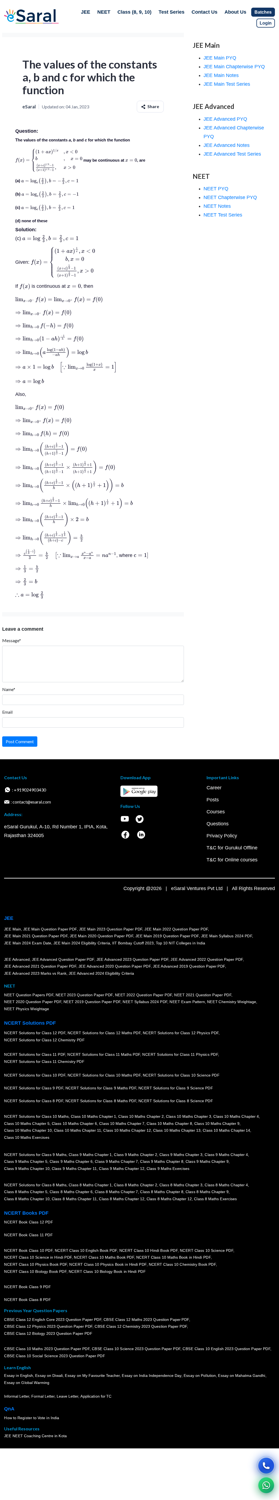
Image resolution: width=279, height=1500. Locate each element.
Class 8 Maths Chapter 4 (226, 1184)
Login (266, 23)
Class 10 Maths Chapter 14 (226, 1130)
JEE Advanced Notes (227, 145)
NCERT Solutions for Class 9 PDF (33, 1088)
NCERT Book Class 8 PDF (27, 1299)
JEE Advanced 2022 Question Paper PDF (207, 959)
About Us (235, 12)
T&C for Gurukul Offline (232, 847)
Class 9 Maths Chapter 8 (161, 1161)
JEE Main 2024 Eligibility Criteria (81, 943)
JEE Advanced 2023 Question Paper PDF (132, 959)
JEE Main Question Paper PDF (50, 929)
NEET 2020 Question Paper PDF (32, 1002)
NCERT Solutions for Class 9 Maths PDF (100, 1088)
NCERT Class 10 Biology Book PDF (35, 1271)
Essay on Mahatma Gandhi (241, 1375)
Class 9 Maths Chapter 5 (25, 1161)
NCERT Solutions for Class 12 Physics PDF (181, 1033)
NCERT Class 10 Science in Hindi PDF (38, 1257)
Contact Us (204, 12)
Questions (218, 823)
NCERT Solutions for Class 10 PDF (34, 1075)
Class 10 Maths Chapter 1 (93, 1116)
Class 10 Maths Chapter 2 (140, 1116)
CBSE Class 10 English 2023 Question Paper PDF (226, 1349)
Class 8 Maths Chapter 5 (25, 1192)
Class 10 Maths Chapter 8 (169, 1123)
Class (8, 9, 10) (134, 12)
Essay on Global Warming (26, 1382)
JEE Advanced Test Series (232, 154)
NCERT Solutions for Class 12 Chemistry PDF (44, 1040)
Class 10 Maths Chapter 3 (188, 1116)
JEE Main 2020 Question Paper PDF (101, 936)
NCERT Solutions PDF (30, 1023)
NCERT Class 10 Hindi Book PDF (148, 1250)
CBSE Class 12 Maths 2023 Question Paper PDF (146, 1319)
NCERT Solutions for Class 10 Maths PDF (104, 1075)
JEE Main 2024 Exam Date (27, 943)
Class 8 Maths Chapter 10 (26, 1199)
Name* (8, 689)
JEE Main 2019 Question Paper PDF (167, 936)
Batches (263, 12)
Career (214, 787)
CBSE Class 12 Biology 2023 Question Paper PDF (48, 1333)
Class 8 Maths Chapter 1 (90, 1184)
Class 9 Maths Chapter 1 (90, 1154)
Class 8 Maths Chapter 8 (161, 1192)
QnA (9, 1409)
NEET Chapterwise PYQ (230, 197)
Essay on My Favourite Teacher (92, 1375)
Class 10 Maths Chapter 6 (74, 1123)
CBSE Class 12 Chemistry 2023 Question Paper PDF (141, 1326)
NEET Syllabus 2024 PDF (145, 1002)
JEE (85, 12)
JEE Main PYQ (220, 58)
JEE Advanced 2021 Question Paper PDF (40, 966)
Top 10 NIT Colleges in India (180, 943)
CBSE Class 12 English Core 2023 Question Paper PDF (52, 1319)
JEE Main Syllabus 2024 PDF (226, 936)
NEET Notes (217, 206)
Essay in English (18, 1375)
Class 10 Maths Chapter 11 (77, 1130)
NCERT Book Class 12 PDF (28, 1222)
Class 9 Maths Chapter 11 (74, 1168)
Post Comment (20, 741)
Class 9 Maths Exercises (167, 1168)
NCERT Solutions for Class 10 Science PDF (181, 1075)
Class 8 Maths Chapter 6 (70, 1192)
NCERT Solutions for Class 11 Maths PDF (103, 1054)
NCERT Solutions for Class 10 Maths (36, 1116)
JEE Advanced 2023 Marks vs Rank (35, 973)
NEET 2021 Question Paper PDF (202, 994)
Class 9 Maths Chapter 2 (135, 1154)
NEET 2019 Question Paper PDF (92, 1002)
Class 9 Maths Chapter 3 (180, 1154)
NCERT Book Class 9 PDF (27, 1287)
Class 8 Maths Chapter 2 (135, 1184)
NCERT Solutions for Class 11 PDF (34, 1054)
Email (7, 712)
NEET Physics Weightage (26, 1009)
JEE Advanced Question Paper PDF (63, 959)
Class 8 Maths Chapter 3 (180, 1184)
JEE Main (12, 929)
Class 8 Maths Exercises (215, 1199)
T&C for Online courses (232, 859)
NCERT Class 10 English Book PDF (86, 1250)
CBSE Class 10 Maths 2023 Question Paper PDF (47, 1349)
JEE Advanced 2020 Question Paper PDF (114, 966)
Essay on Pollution (199, 1375)
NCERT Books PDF (26, 1213)
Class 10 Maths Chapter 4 (236, 1116)
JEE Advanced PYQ (225, 119)
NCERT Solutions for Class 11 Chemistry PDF (44, 1061)
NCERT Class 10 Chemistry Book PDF (182, 1264)
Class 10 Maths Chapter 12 (127, 1130)
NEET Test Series (223, 215)
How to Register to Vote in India (31, 1418)
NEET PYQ (216, 188)
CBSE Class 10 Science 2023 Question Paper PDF (136, 1349)
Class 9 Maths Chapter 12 (121, 1168)
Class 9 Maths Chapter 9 (207, 1161)
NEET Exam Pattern (187, 1002)
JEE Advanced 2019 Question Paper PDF (189, 966)
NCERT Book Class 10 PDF (28, 1250)
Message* (11, 640)
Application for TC (95, 1396)
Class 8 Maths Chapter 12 (121, 1199)
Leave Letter (67, 1396)
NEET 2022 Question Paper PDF (143, 994)
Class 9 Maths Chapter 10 (26, 1168)
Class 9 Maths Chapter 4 (226, 1154)
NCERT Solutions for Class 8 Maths (35, 1184)
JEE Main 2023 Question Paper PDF (110, 929)
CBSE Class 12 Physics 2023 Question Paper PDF (48, 1326)
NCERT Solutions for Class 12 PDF (34, 1033)
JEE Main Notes (221, 75)
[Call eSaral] (266, 1466)
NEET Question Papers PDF (28, 994)
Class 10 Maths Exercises (26, 1137)
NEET (103, 12)
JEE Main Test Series (227, 84)
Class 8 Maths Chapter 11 (74, 1199)
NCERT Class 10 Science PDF (206, 1250)
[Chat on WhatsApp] (266, 1485)
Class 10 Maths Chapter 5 (26, 1123)
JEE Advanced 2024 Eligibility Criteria (101, 973)
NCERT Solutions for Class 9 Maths (35, 1154)
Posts (213, 799)
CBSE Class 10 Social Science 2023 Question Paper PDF (54, 1356)
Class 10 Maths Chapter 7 (121, 1123)
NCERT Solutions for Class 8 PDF (33, 1101)
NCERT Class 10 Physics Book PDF (35, 1264)
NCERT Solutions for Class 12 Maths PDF (104, 1033)
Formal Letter (42, 1396)
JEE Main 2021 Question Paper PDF (36, 936)
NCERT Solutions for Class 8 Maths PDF (100, 1101)
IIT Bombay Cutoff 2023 (133, 943)
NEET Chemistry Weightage (231, 1002)
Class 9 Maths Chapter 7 (116, 1161)
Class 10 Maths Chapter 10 (27, 1130)
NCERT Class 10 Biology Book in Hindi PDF (107, 1271)
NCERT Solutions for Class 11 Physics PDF (180, 1054)
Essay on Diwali (49, 1375)
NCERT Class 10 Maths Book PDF (104, 1257)
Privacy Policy (222, 835)
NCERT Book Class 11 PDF (28, 1235)
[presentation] (48, 160)
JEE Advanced (17, 959)
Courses (216, 811)
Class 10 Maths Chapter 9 (216, 1123)
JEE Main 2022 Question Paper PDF (176, 929)
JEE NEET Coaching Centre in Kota (35, 1436)
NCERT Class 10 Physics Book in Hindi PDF (107, 1264)
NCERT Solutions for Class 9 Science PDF (175, 1088)
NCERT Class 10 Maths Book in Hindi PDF (173, 1257)
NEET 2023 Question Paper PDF (84, 994)
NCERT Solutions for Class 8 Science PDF (175, 1101)
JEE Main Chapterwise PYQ (234, 66)
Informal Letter (16, 1396)
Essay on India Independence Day (151, 1375)
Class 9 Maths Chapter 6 (70, 1161)
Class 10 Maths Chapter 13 (176, 1130)
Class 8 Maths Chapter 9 (207, 1192)
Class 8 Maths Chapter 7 (116, 1192)
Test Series (171, 12)
